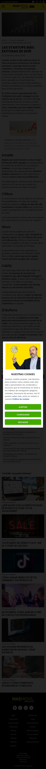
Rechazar (23, 422)
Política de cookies (20, 398)
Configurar (23, 414)
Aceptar (23, 406)
